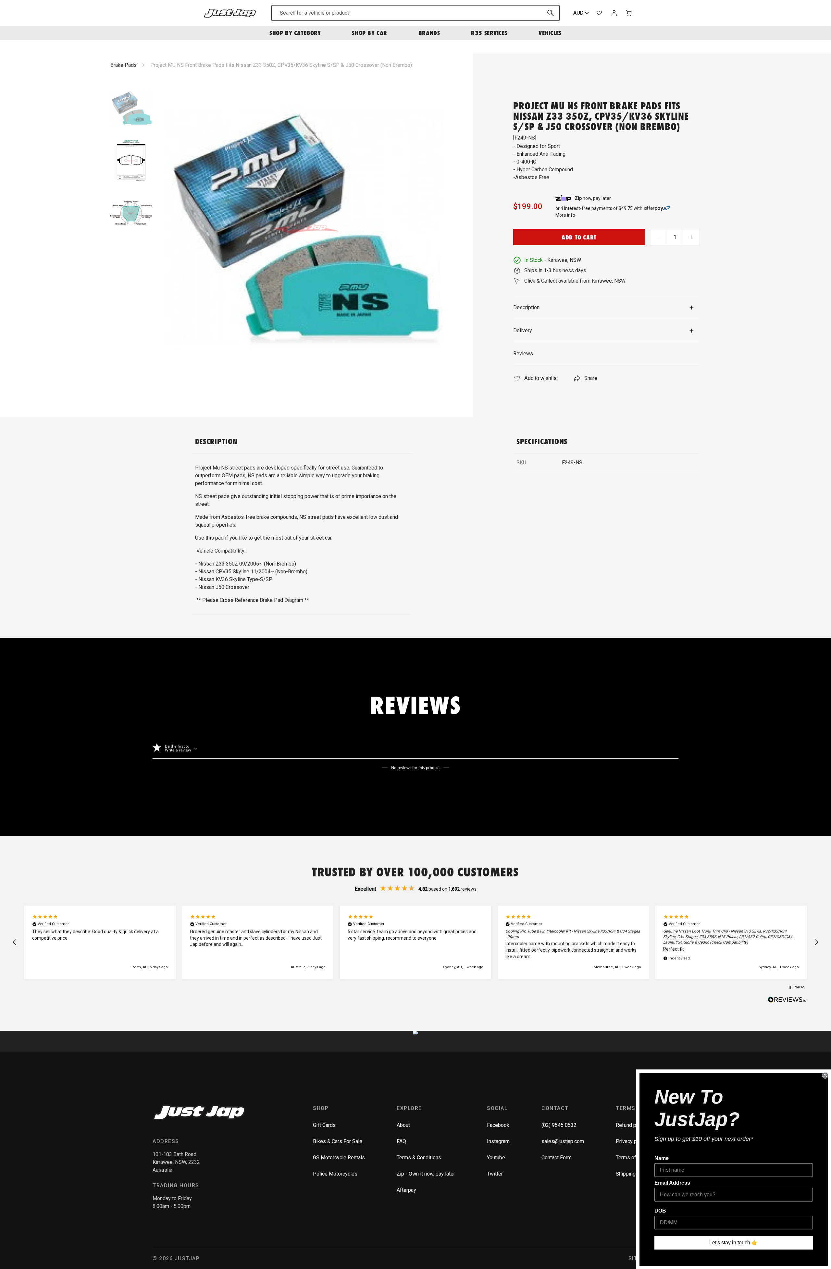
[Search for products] (550, 13)
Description (526, 307)
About (403, 1125)
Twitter (495, 1174)
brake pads (123, 65)
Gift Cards (324, 1125)
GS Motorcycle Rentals (339, 1157)
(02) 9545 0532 (559, 1125)
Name (661, 1158)
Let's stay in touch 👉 (733, 1242)
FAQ (401, 1141)
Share (590, 378)
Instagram (498, 1141)
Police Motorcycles (335, 1174)
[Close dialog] (825, 1075)
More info (565, 215)
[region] (415, 942)
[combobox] (415, 13)
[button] (15, 942)
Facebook (498, 1125)
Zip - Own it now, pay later (426, 1174)
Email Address (672, 1183)
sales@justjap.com (562, 1141)
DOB (660, 1211)
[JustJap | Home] (229, 12)
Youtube (496, 1157)
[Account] (614, 13)
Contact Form (556, 1157)
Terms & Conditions (419, 1157)
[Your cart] (629, 13)
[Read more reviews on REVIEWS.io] (787, 1000)
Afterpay (406, 1190)
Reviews (523, 353)
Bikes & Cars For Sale (337, 1141)
